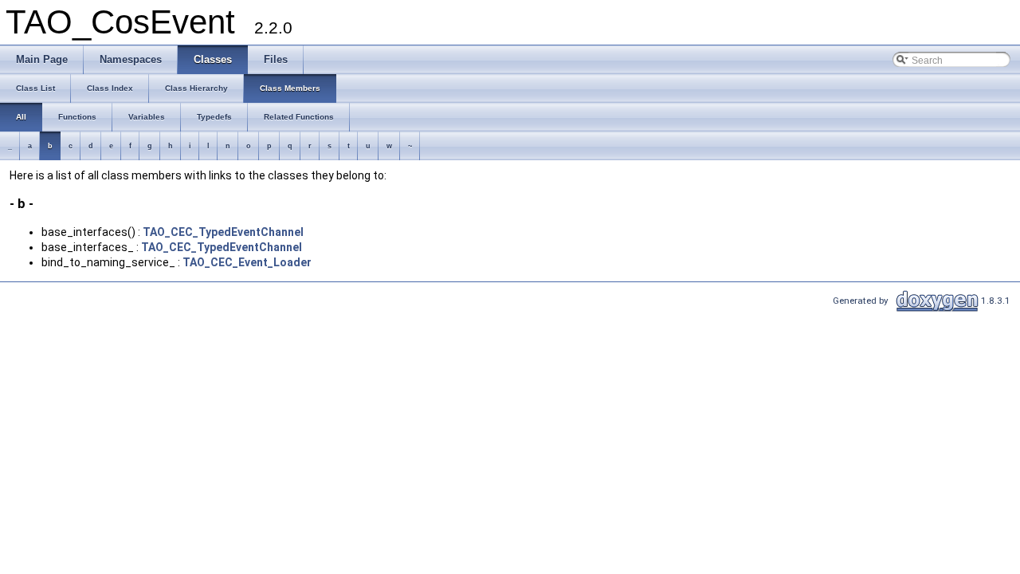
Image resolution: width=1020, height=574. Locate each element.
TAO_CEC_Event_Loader (247, 262)
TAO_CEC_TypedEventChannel (223, 232)
